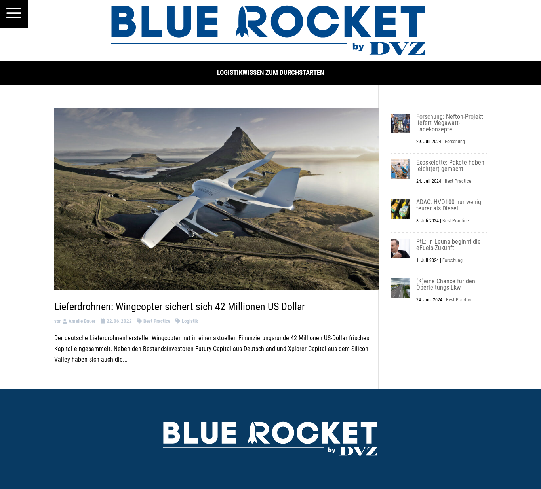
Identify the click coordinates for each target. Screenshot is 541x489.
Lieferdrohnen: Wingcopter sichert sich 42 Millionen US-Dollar (179, 307)
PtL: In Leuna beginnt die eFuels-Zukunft (448, 245)
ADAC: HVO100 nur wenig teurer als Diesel (448, 205)
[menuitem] (14, 14)
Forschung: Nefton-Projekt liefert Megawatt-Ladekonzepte (449, 123)
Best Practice (156, 321)
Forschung (455, 141)
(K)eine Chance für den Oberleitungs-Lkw (445, 284)
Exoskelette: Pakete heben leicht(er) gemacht (450, 165)
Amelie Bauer (82, 321)
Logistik (190, 321)
